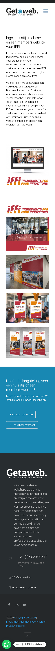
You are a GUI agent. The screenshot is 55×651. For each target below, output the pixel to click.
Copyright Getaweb (25, 617)
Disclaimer (12, 621)
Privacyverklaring (15, 625)
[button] (6, 644)
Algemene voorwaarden (33, 621)
